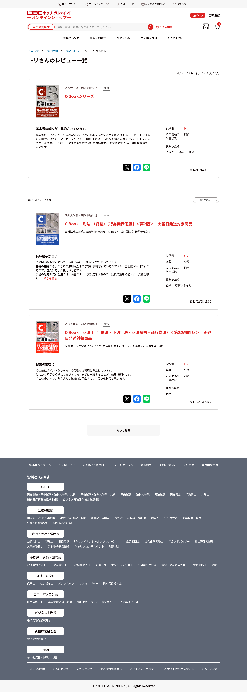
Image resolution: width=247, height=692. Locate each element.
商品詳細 (52, 51)
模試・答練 (123, 38)
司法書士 (175, 494)
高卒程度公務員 (191, 518)
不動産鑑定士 (59, 565)
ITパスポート (35, 602)
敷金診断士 (200, 565)
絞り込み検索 (164, 27)
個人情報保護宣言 (111, 669)
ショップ (33, 51)
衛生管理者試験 (204, 541)
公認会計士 (34, 541)
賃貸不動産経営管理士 (174, 565)
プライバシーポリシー (143, 669)
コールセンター (97, 4)
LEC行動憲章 (37, 669)
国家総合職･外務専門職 (41, 518)
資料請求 (146, 465)
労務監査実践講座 (59, 546)
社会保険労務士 (154, 541)
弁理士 (205, 494)
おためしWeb (176, 38)
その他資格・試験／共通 (42, 657)
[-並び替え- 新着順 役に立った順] (206, 200)
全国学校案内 (210, 465)
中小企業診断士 (130, 541)
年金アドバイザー (179, 541)
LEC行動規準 (61, 669)
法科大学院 (143, 494)
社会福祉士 (46, 583)
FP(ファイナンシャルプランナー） (95, 541)
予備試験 (125, 494)
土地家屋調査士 (81, 565)
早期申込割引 (149, 38)
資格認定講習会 (36, 639)
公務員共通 (171, 518)
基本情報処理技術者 (60, 602)
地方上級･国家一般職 (73, 518)
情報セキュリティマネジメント (96, 602)
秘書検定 (114, 546)
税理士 (49, 541)
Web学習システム (40, 465)
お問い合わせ (167, 465)
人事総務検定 (35, 546)
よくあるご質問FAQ (155, 4)
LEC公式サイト (70, 4)
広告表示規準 (84, 669)
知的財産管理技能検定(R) (42, 499)
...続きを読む (49, 278)
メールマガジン (123, 465)
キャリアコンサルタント (89, 546)
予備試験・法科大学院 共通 (98, 494)
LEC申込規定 (210, 669)
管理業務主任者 (147, 565)
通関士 (215, 565)
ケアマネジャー (88, 583)
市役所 (155, 518)
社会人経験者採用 (38, 523)
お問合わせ (182, 4)
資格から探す (71, 38)
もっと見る (123, 430)
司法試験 (159, 494)
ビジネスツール (129, 602)
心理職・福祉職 (136, 518)
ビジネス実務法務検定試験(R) (81, 499)
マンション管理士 (122, 565)
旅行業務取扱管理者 (39, 620)
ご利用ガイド (127, 4)
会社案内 (188, 465)
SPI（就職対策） (63, 523)
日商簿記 (63, 541)
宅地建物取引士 (36, 565)
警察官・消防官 (100, 518)
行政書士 (191, 494)
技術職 (118, 518)
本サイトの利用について (179, 669)
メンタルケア (66, 583)
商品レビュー (74, 51)
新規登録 (214, 15)
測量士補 (101, 565)
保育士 (31, 583)
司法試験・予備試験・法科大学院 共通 (51, 494)
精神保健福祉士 (112, 583)
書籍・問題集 (98, 38)
